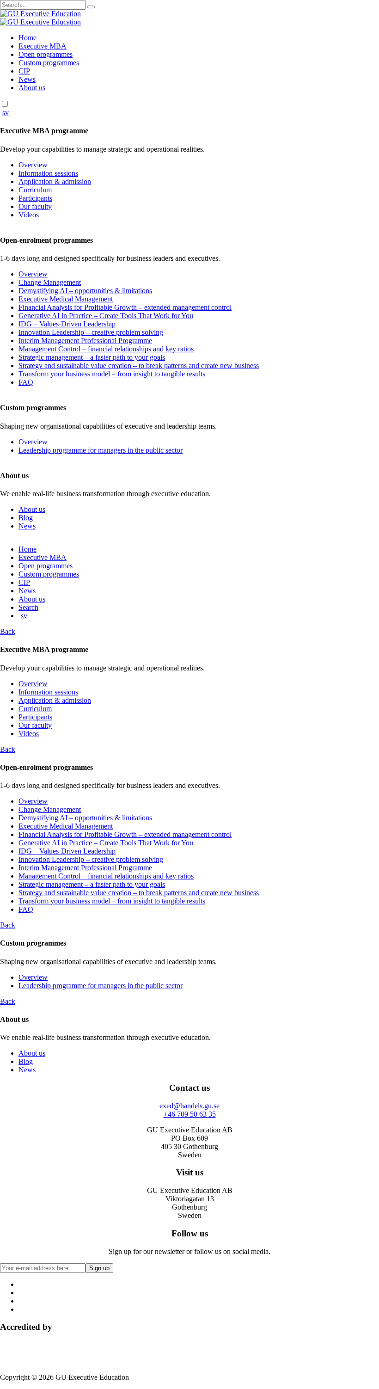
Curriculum (35, 190)
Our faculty (35, 206)
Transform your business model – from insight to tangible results (111, 374)
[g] (91, 7)
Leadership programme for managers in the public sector (100, 450)
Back (7, 631)
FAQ (25, 382)
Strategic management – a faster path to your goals (91, 357)
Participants (35, 198)
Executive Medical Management (65, 299)
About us (31, 88)
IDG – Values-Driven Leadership (67, 324)
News (27, 79)
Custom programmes (48, 63)
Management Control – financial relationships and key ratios (106, 349)
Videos (28, 215)
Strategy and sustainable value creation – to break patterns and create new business (138, 365)
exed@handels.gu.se (189, 1106)
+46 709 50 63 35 (190, 1114)
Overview (33, 165)
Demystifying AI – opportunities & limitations (85, 291)
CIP (24, 71)
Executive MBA (42, 46)
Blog (25, 518)
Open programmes (45, 54)
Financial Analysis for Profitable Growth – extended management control (125, 307)
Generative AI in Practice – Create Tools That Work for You (105, 316)
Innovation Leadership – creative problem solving (90, 332)
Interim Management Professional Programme (85, 340)
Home (27, 38)
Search (28, 607)
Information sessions (48, 173)
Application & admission (54, 181)
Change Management (49, 282)
